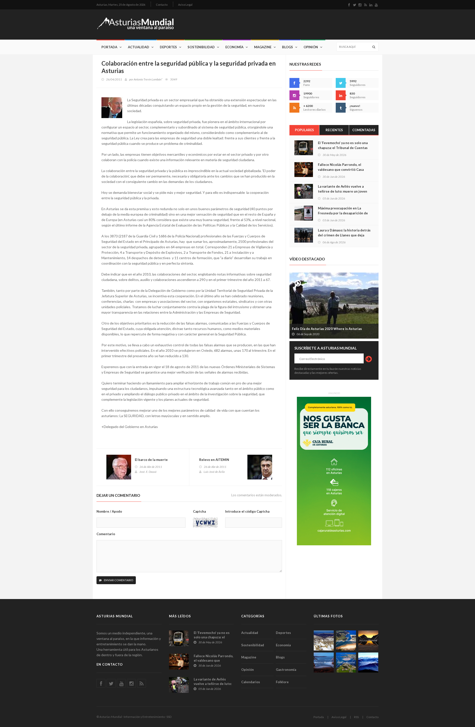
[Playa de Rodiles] (346, 640)
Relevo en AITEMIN (214, 460)
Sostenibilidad (201, 47)
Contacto (161, 4)
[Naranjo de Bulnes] (324, 640)
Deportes (168, 47)
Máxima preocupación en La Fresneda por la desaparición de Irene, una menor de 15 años (343, 213)
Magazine (262, 47)
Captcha (199, 511)
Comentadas (363, 130)
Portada (109, 47)
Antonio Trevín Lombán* (148, 79)
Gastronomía (286, 670)
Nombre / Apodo (109, 511)
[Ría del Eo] (346, 662)
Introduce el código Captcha (247, 511)
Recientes (334, 130)
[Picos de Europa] (368, 662)
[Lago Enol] (368, 640)
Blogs (287, 47)
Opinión (311, 47)
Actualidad (138, 47)
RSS (356, 717)
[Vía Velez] (324, 662)
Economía (234, 47)
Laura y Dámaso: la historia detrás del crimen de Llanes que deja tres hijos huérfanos (344, 235)
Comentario (105, 534)
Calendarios (250, 682)
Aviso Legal (185, 4)
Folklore (282, 682)
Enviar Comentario (118, 580)
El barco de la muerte (151, 460)
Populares (304, 130)
